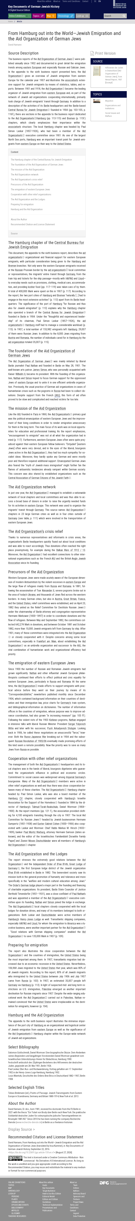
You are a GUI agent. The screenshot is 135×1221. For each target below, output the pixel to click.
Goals (44, 1185)
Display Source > (21, 1129)
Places (14, 1199)
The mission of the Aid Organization (27, 169)
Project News (78, 1202)
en (99, 1)
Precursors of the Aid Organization (27, 184)
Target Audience (48, 1191)
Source (14, 233)
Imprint (76, 1213)
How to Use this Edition (51, 1194)
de (95, 1)
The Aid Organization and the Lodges (28, 199)
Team (75, 1185)
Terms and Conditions (71, 1)
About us (56, 1)
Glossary (16, 1213)
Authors (76, 1191)
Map (49, 16)
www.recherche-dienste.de (28, 1122)
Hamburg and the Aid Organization (27, 209)
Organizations (18, 1202)
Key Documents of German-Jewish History (33, 6)
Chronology (63, 16)
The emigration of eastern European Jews (30, 189)
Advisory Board (79, 1194)
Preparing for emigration (22, 204)
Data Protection (79, 1216)
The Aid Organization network (24, 174)
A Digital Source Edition (19, 10)
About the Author (19, 219)
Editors (76, 1188)
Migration (109, 101)
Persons (15, 1196)
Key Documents (48, 1188)
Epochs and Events (20, 1205)
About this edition (44, 1)
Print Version (105, 53)
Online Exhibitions (17, 16)
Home (10, 21)
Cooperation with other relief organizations (31, 194)
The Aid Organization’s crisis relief (26, 179)
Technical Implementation (52, 1205)
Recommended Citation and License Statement (33, 224)
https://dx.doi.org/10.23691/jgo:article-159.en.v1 (31, 1152)
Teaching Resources (17, 1216)
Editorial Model (48, 1196)
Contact (85, 1)
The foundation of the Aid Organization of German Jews (37, 164)
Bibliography (18, 1208)
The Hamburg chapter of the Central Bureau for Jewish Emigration (41, 159)
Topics (36, 16)
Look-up (80, 16)
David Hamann (15, 44)
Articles (15, 1210)
